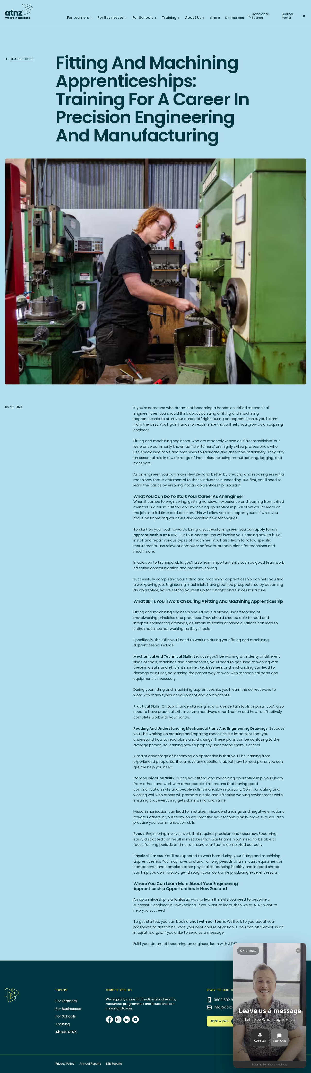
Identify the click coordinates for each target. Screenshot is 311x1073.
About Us (193, 17)
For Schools (142, 17)
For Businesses (111, 17)
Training (169, 17)
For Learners (78, 17)
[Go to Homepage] (19, 11)
